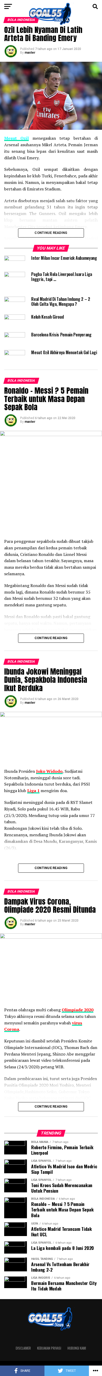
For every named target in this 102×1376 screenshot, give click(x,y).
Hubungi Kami (76, 1348)
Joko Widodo (49, 771)
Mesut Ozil (16, 138)
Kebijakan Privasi (49, 1348)
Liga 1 (33, 790)
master (30, 52)
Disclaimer (23, 1348)
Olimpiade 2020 (77, 1010)
